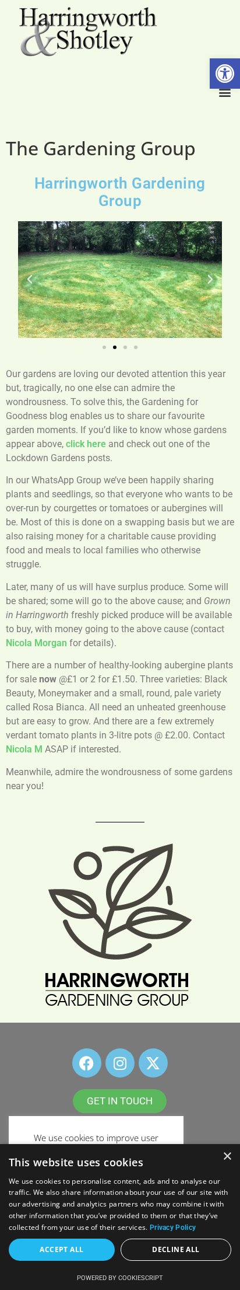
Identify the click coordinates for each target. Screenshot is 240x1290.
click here (86, 443)
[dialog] (120, 1217)
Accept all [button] (61, 1249)
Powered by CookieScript (120, 1278)
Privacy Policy (173, 1227)
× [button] (227, 1156)
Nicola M (24, 749)
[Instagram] (120, 1063)
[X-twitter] (153, 1063)
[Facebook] (86, 1063)
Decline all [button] (175, 1249)
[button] (225, 73)
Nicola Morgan (36, 643)
